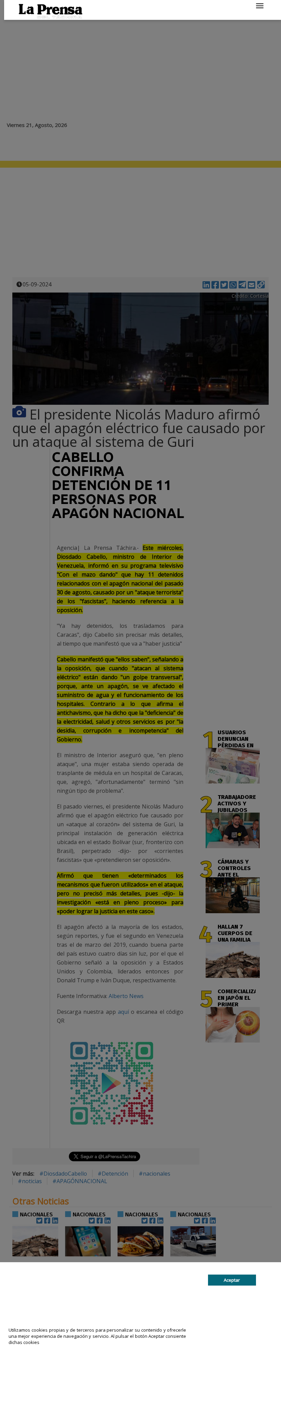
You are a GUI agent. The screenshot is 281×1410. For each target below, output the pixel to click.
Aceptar (232, 1280)
